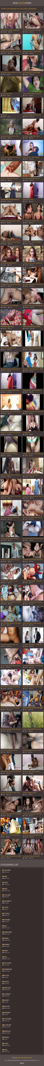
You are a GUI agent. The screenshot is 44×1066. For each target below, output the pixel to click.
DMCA (22, 1063)
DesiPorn (22, 3)
